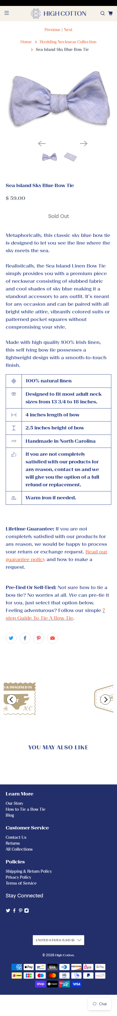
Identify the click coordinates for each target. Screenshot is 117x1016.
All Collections (19, 849)
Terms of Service (21, 883)
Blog (10, 815)
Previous (52, 29)
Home (26, 42)
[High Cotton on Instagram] (26, 911)
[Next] (105, 699)
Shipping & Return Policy (29, 871)
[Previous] (12, 699)
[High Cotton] (58, 13)
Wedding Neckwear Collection (68, 42)
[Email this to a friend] (52, 638)
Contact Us (16, 837)
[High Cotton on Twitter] (8, 911)
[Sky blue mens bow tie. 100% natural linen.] (58, 100)
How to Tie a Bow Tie (25, 809)
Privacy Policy (18, 877)
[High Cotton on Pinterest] (20, 911)
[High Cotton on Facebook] (14, 911)
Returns (13, 843)
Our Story (14, 803)
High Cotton (64, 955)
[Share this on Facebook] (25, 638)
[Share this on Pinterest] (38, 638)
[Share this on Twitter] (11, 638)
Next (68, 29)
